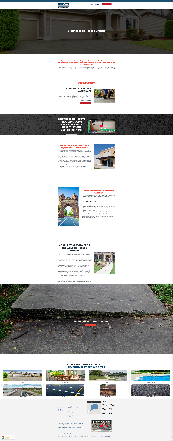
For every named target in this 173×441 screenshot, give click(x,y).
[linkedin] (60, 409)
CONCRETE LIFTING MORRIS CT (85, 364)
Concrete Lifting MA (97, 436)
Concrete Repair (70, 406)
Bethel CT (103, 408)
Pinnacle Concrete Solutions (62, 435)
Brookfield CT (104, 413)
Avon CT (110, 404)
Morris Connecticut (72, 70)
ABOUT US (60, 403)
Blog (77, 407)
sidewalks (83, 217)
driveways (78, 95)
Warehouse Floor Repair (71, 417)
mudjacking (87, 278)
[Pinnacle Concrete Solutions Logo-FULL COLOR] (63, 3)
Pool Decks (69, 411)
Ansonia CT (111, 403)
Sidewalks (69, 410)
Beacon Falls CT (111, 405)
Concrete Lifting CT (90, 435)
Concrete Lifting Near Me (82, 435)
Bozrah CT (110, 409)
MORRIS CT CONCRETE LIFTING (86, 31)
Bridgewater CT (104, 412)
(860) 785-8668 (95, 4)
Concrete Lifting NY (80, 436)
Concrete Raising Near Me (109, 435)
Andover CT (103, 403)
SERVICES (70, 403)
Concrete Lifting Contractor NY (88, 436)
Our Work (77, 408)
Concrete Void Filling (71, 412)
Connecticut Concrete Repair (103, 213)
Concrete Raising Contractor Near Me (70, 436)
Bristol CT (110, 412)
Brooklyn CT (111, 413)
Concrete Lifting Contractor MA (105, 436)
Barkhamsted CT (104, 405)
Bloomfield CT (104, 409)
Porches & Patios (70, 408)
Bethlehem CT (111, 408)
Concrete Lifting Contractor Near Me (99, 435)
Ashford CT (103, 404)
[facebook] (58, 409)
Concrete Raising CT (61, 436)
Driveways (69, 407)
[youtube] (62, 409)
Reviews (77, 406)
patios (88, 271)
